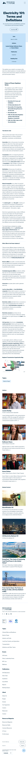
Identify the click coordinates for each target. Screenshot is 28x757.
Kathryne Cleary (18, 46)
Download (13, 29)
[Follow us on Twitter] (2, 613)
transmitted (6, 163)
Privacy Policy (5, 750)
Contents (6, 753)
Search (22, 745)
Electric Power (6, 381)
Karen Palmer (15, 48)
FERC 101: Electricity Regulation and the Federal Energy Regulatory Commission (15, 116)
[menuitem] (14, 632)
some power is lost (15, 161)
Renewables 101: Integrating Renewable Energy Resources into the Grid (15, 108)
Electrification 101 (12, 112)
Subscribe (22, 741)
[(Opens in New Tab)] (4, 620)
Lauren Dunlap (9, 46)
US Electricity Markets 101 (14, 105)
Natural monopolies (7, 183)
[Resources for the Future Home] (8, 2)
